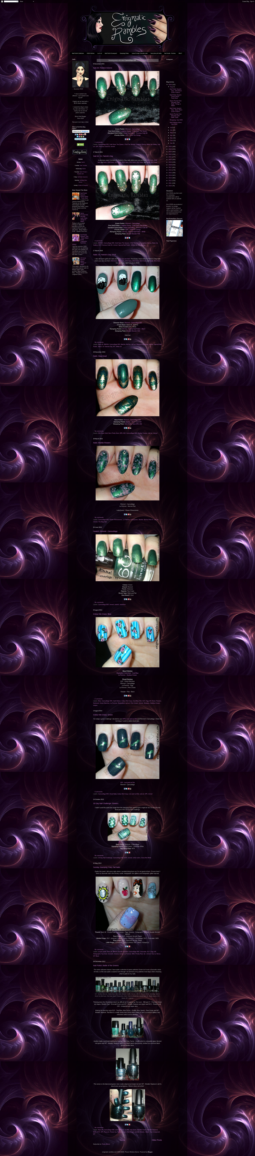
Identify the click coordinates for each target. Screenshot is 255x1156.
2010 (170, 185)
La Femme (126, 519)
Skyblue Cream (155, 703)
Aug (171, 87)
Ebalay (140, 433)
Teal (151, 1132)
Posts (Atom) (106, 1144)
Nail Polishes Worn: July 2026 (176, 123)
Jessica (116, 954)
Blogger (150, 1152)
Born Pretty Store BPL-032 (133, 424)
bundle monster (123, 951)
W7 (114, 346)
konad (121, 954)
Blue (99, 701)
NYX (98, 1132)
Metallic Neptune (152, 1130)
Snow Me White (146, 857)
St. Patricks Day (141, 245)
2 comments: (99, 142)
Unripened (156, 1132)
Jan (171, 143)
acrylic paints (102, 951)
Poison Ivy (113, 1132)
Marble (141, 519)
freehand (96, 703)
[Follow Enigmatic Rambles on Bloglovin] (80, 132)
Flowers (158, 701)
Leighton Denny (141, 144)
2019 (170, 162)
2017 (170, 167)
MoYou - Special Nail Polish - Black (133, 329)
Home (122, 1140)
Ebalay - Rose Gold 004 (133, 422)
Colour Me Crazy (127, 701)
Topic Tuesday (83, 165)
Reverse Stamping (142, 344)
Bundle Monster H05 (133, 234)
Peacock (106, 1132)
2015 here (118, 162)
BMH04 (106, 344)
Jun (171, 130)
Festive (145, 433)
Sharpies (146, 703)
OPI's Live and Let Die (129, 719)
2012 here (139, 162)
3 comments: (99, 241)
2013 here (132, 162)
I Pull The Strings (129, 144)
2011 (170, 183)
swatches (123, 604)
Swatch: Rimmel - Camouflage (105, 531)
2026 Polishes (91, 53)
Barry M (100, 344)
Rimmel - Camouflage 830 (133, 323)
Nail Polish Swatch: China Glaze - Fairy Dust (84, 195)
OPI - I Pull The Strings (133, 135)
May (171, 132)
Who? (180, 53)
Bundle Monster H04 (133, 331)
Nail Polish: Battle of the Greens (106, 966)
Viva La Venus (155, 954)
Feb (171, 140)
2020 (170, 159)
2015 (170, 172)
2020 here (150, 160)
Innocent (110, 954)
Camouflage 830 (103, 144)
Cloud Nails (113, 794)
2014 (170, 175)
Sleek (147, 1132)
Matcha (123, 344)
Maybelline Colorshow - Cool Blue (127, 673)
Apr (171, 135)
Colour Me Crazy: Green (103, 715)
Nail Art (83, 162)
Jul (171, 127)
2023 (170, 151)
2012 (170, 180)
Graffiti (127, 1130)
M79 (125, 857)
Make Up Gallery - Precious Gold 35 (135, 133)
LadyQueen (134, 519)
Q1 (145, 954)
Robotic (142, 1132)
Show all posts (142, 60)
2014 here (125, 162)
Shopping (85, 185)
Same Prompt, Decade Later (140, 53)
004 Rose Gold (103, 433)
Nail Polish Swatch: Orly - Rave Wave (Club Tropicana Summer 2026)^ (80, 239)
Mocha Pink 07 (148, 519)
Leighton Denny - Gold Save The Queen (134, 131)
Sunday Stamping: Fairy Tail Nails (106, 867)
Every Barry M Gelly (156, 53)
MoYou (128, 344)
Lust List (99, 53)
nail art (133, 344)
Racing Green (121, 1132)
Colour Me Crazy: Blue (102, 614)
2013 (170, 178)
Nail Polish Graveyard (111, 53)
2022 (170, 154)
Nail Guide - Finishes (170, 53)
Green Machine (104, 703)
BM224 (115, 951)
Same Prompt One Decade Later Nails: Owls (175, 115)
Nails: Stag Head (100, 356)
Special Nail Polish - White (126, 245)
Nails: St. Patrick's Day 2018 (104, 255)
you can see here (124, 259)
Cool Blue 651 (137, 701)
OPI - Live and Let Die (127, 782)
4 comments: (99, 791)
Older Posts (157, 1140)
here (105, 162)
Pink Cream (134, 703)
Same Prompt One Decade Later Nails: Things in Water (84, 217)
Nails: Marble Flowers (101, 443)
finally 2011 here (152, 162)
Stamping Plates (124, 53)
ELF (144, 701)
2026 (170, 84)
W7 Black (96, 956)
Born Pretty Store (113, 433)
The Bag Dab (102, 522)
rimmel (113, 146)
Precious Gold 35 (104, 146)
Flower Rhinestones (115, 519)
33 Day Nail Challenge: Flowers (105, 803)
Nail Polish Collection (78, 53)
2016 (170, 170)
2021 (170, 157)
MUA (94, 1132)
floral (153, 701)
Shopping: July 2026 (176, 120)
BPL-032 (123, 433)
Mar (171, 138)
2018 (170, 165)
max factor (133, 1130)
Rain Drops (130, 1132)
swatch (117, 604)
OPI (97, 146)
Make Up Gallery (152, 144)
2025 (170, 146)
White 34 (119, 346)
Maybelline (121, 703)
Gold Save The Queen (116, 144)
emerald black (119, 1130)
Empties (80, 185)
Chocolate (143, 951)
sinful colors (136, 857)
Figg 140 (148, 701)
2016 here (110, 162)
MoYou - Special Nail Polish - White (133, 231)
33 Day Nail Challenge (105, 857)
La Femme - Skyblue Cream (127, 675)
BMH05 (100, 243)
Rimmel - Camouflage (133, 129)
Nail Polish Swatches (83, 177)
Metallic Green (141, 1130)
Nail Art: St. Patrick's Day (103, 156)
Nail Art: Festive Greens (102, 68)
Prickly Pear (139, 954)
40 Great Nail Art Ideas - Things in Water (83, 261)
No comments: (99, 342)
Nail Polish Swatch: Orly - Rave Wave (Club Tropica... (176, 110)
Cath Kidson (117, 701)
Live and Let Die (134, 794)
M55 (133, 954)
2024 (170, 149)
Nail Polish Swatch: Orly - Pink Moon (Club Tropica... (176, 90)
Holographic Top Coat (100, 954)
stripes (95, 705)
